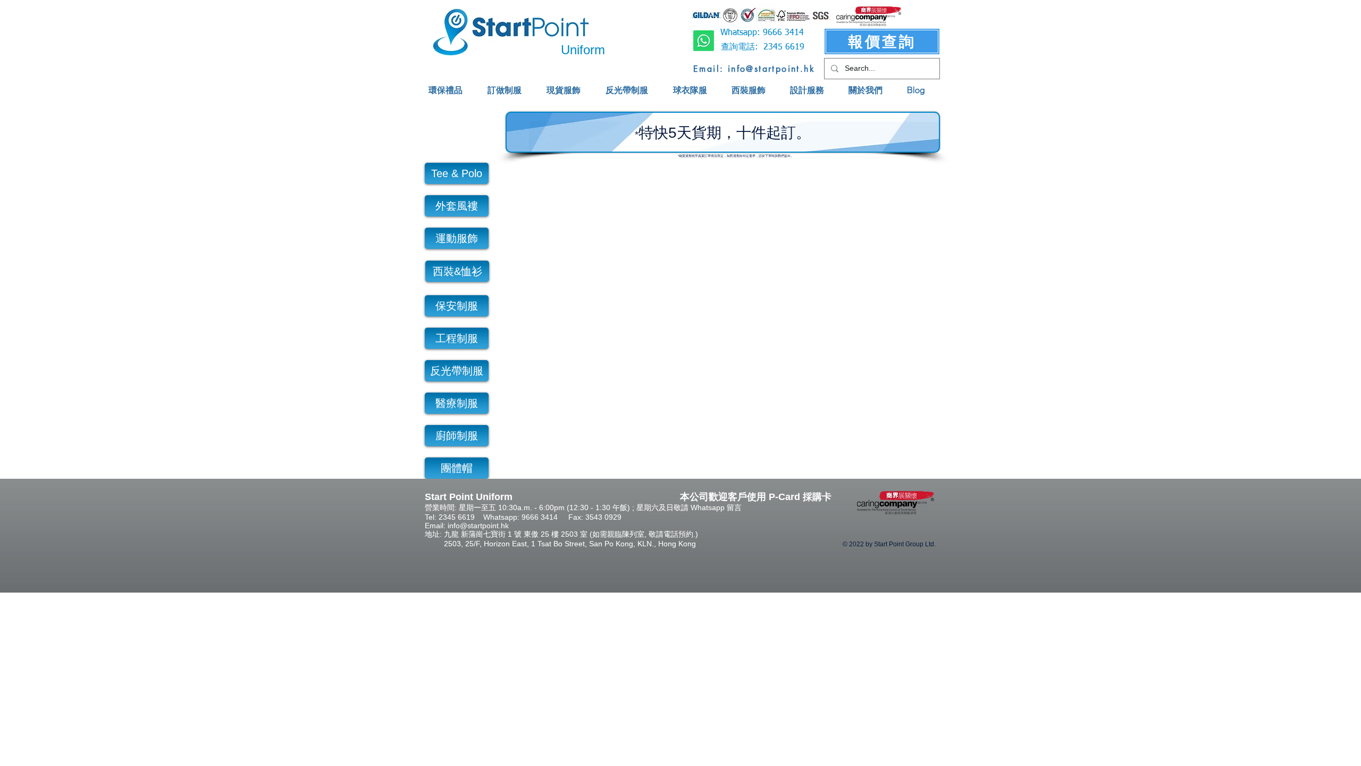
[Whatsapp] (703, 40)
